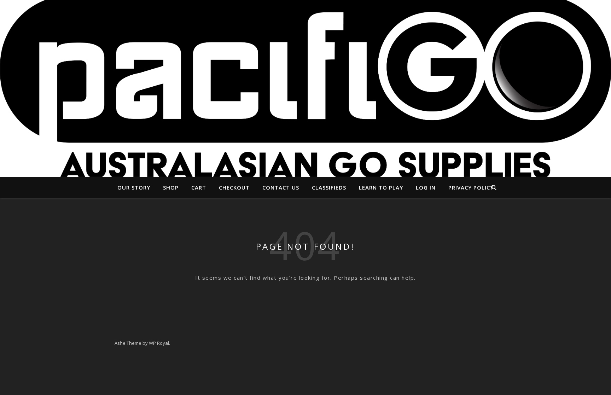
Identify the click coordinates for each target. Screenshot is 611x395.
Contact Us (280, 187)
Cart (198, 187)
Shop (171, 187)
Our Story (133, 187)
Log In (426, 187)
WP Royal (159, 343)
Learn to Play (381, 187)
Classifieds (329, 187)
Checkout (234, 187)
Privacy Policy (471, 187)
